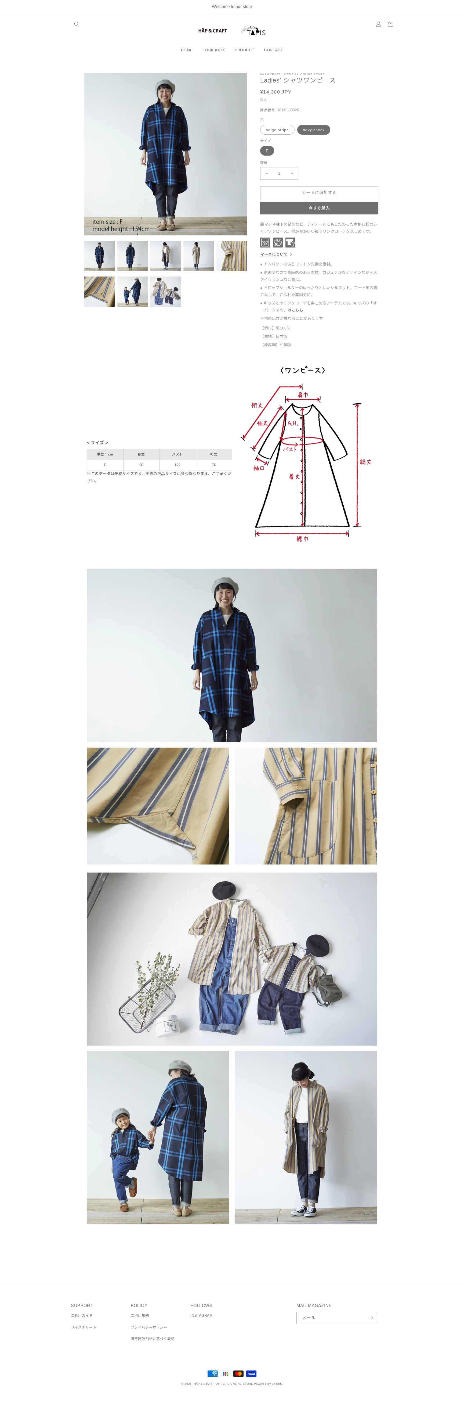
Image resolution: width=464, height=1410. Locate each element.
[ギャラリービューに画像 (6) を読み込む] (99, 292)
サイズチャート (83, 1327)
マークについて (274, 254)
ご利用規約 (140, 1316)
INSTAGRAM (201, 1316)
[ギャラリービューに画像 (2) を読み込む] (132, 256)
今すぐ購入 (319, 208)
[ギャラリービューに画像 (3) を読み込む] (165, 256)
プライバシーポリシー (149, 1327)
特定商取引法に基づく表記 (153, 1339)
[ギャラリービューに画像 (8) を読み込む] (165, 292)
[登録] (371, 1318)
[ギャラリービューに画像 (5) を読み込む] (231, 256)
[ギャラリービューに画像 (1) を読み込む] (99, 256)
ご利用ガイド (82, 1316)
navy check (314, 130)
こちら (297, 310)
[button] (77, 24)
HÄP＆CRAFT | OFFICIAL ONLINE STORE (223, 1383)
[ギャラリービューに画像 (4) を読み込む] (198, 256)
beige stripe (277, 130)
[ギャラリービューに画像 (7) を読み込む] (132, 292)
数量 (263, 163)
